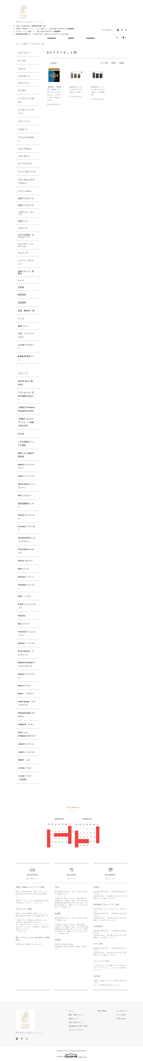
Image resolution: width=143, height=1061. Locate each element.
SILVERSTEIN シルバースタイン (26, 539)
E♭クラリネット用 (38, 44)
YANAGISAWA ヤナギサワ (26, 714)
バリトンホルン (25, 190)
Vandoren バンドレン (26, 586)
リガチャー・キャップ (26, 213)
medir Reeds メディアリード (26, 703)
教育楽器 (22, 294)
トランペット (24, 121)
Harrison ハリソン (26, 576)
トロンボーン (24, 155)
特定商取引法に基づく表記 (78, 1026)
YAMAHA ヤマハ (26, 724)
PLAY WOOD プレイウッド (26, 653)
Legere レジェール (26, 751)
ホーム (18, 44)
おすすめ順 (104, 63)
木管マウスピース (26, 205)
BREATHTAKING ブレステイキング (27, 664)
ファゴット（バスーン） (26, 111)
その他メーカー (25, 767)
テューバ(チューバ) (26, 171)
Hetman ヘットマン (27, 643)
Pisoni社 (21, 615)
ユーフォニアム (25, 163)
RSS (99, 1011)
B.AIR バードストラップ (27, 606)
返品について (73, 1018)
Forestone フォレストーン (27, 633)
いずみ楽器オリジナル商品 (26, 443)
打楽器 (21, 287)
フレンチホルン (25, 148)
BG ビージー (23, 623)
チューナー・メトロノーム (26, 244)
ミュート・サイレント (26, 262)
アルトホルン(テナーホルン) (26, 181)
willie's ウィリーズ (26, 475)
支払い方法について (76, 1022)
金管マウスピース (26, 198)
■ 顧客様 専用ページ (26, 358)
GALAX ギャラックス (26, 516)
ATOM (104, 1011)
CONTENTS (90, 38)
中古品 (21, 433)
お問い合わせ (121, 1018)
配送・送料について (76, 1015)
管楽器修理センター (26, 505)
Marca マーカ (24, 685)
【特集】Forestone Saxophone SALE (26, 409)
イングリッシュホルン (26, 100)
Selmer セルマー (25, 560)
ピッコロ (22, 60)
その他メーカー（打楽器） (25, 777)
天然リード (26, 44)
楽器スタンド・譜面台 (26, 272)
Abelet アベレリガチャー (26, 466)
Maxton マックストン (26, 675)
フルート (22, 68)
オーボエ (22, 90)
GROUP (71, 38)
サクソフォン (24, 82)
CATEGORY (51, 38)
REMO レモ (24, 759)
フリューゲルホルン (26, 139)
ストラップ (23, 252)
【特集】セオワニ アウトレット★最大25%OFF (26, 422)
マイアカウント (107, 30)
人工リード (23, 227)
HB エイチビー (24, 495)
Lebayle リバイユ (26, 743)
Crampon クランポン (26, 528)
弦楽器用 (22, 302)
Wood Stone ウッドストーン (26, 485)
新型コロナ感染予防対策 (26, 455)
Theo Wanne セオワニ (26, 551)
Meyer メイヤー (26, 693)
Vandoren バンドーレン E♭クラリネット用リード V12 (76, 89)
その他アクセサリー (26, 346)
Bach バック (23, 568)
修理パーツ (23, 325)
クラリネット (24, 75)
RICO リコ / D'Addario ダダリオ (26, 734)
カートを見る (121, 1015)
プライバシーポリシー (76, 1030)
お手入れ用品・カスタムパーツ (26, 235)
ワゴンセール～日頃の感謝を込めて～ (26, 396)
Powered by (59, 1056)
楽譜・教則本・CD (26, 310)
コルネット (23, 129)
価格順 (113, 63)
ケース (21, 280)
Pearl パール (24, 596)
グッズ (21, 318)
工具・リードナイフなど (26, 335)
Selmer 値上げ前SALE (25, 382)
